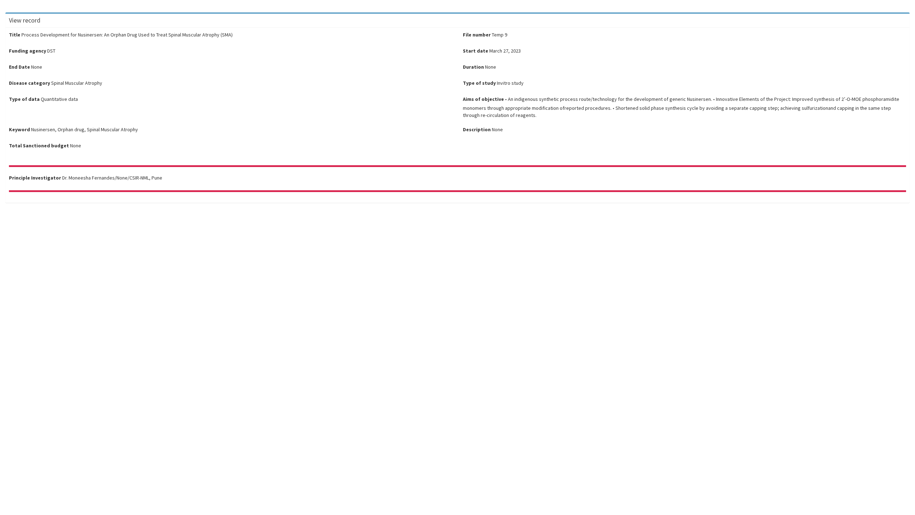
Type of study (479, 83)
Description (477, 129)
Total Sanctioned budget (39, 145)
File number (477, 34)
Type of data (24, 99)
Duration (473, 67)
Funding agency (27, 51)
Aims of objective (483, 99)
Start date (475, 51)
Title (14, 34)
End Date (19, 67)
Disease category (29, 83)
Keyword (19, 129)
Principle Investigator (35, 178)
